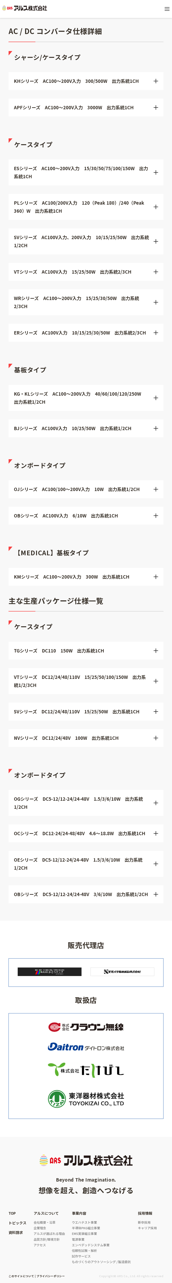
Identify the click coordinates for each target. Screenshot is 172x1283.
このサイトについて (21, 1276)
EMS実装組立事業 (84, 1233)
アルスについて (46, 1213)
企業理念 (40, 1228)
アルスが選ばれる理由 (49, 1233)
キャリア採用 (147, 1228)
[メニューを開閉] (167, 9)
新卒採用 (144, 1222)
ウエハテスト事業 (84, 1222)
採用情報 (145, 1213)
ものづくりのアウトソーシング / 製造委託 (101, 1261)
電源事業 (78, 1239)
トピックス (17, 1222)
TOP (12, 1213)
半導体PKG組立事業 (86, 1228)
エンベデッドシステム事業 (91, 1245)
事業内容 (79, 1213)
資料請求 (16, 1232)
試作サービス (81, 1256)
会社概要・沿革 (45, 1222)
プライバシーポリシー (51, 1276)
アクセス (40, 1245)
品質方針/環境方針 (47, 1239)
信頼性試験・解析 (84, 1250)
